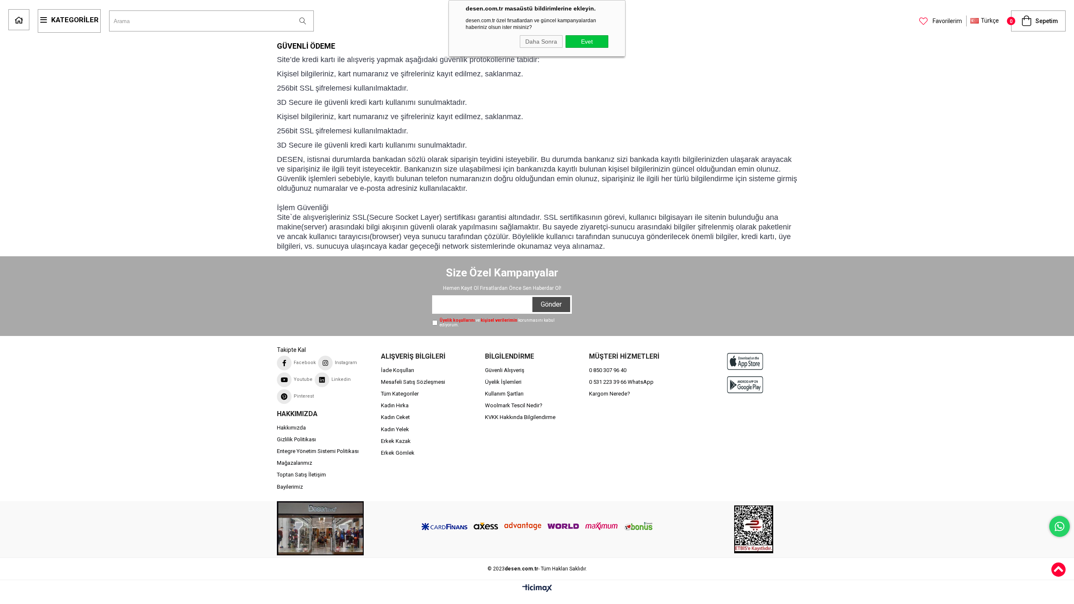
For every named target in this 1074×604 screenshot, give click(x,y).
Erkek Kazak (396, 441)
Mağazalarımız (294, 463)
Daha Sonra (541, 41)
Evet (587, 41)
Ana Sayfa (18, 19)
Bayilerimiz (290, 487)
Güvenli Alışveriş (504, 370)
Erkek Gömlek (397, 453)
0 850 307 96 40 (607, 370)
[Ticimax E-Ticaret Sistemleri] (537, 588)
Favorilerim (946, 21)
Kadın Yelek (395, 429)
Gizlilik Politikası (296, 439)
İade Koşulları (397, 370)
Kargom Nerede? (609, 394)
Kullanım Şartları (504, 394)
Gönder (551, 304)
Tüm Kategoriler (400, 394)
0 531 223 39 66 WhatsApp (621, 382)
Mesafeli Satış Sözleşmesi (413, 382)
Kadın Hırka (395, 405)
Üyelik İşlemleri (503, 382)
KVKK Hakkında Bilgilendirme (520, 417)
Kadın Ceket (395, 417)
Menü (69, 21)
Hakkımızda (291, 427)
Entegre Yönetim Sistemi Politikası (318, 451)
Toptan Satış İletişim (301, 474)
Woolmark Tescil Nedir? (513, 405)
